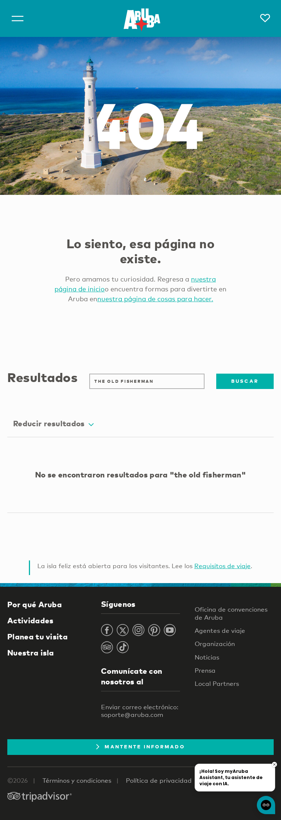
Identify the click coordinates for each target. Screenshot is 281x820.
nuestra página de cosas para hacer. (155, 299)
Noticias (207, 657)
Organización (215, 643)
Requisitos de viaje (222, 566)
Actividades (30, 620)
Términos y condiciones (76, 780)
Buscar (245, 381)
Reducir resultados (49, 423)
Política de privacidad (159, 780)
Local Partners (217, 683)
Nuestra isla (30, 652)
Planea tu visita (37, 636)
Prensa (205, 670)
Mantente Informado (145, 746)
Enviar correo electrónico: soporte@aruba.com (139, 710)
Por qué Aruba (34, 604)
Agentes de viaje (220, 630)
